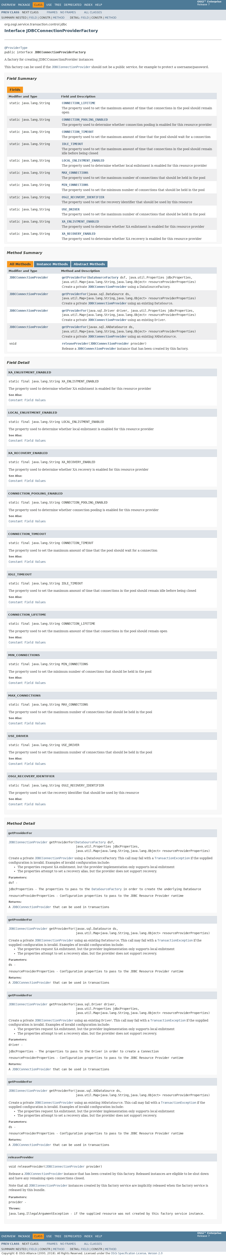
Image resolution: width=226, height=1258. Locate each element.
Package (24, 4)
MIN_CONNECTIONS (75, 185)
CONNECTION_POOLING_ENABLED (85, 119)
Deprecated (72, 4)
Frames (52, 12)
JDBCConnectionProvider (28, 277)
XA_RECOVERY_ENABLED (78, 233)
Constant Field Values (27, 400)
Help (98, 4)
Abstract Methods (89, 264)
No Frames (68, 12)
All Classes (93, 12)
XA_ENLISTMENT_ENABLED (80, 221)
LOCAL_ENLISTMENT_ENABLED (83, 160)
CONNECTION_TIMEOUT (78, 132)
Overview (8, 4)
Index (88, 4)
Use (49, 4)
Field (33, 17)
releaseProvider (75, 343)
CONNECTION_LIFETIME (78, 103)
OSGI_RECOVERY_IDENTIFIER (83, 197)
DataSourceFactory (103, 277)
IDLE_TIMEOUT (72, 144)
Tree (58, 4)
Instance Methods (52, 264)
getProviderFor (74, 277)
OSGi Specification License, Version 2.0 (137, 1253)
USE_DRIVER (70, 209)
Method (58, 17)
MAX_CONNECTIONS (75, 172)
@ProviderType (15, 48)
